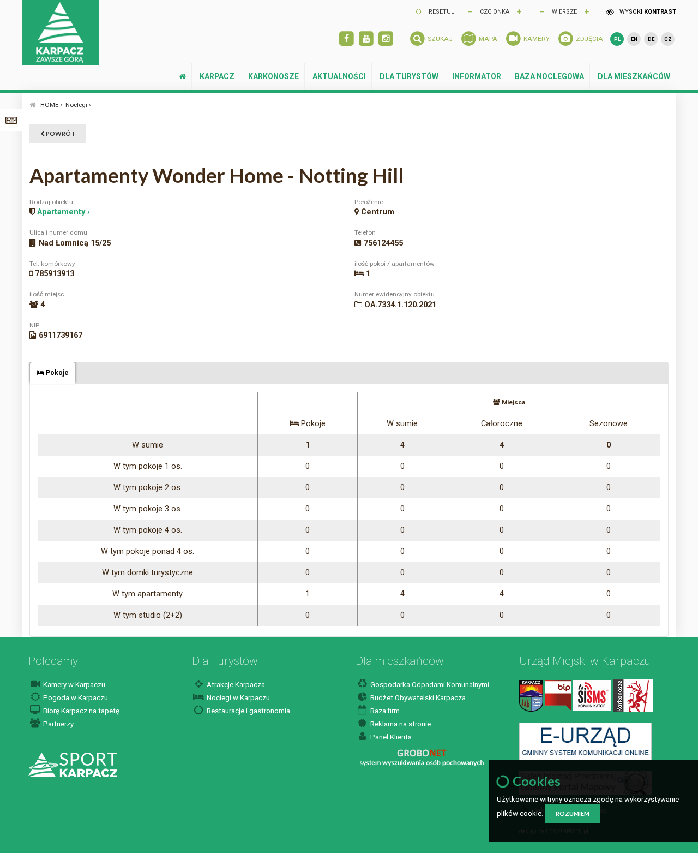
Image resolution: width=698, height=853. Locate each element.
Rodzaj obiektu (51, 202)
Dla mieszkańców (634, 76)
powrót (60, 133)
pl (617, 39)
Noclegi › (78, 105)
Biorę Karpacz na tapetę (80, 711)
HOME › (51, 105)
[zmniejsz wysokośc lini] (542, 11)
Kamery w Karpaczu (73, 685)
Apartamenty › (63, 212)
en (634, 39)
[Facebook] (346, 39)
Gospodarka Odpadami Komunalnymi (429, 685)
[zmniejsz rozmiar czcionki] (470, 11)
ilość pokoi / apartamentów (394, 263)
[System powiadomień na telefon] (592, 695)
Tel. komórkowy (52, 263)
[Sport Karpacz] (72, 764)
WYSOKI (647, 11)
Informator (476, 76)
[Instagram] (385, 39)
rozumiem (572, 813)
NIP (34, 325)
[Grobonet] (422, 758)
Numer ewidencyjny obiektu (394, 294)
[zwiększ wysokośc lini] (519, 11)
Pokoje (56, 373)
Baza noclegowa (549, 76)
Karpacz (217, 76)
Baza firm (384, 711)
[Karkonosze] (633, 695)
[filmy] (366, 39)
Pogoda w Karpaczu (74, 698)
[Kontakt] (531, 695)
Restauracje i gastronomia (247, 711)
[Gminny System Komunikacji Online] (585, 741)
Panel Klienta (390, 737)
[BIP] (558, 695)
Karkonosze (273, 76)
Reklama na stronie (400, 724)
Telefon (365, 232)
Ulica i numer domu (58, 232)
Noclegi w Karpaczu (237, 698)
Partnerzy (57, 724)
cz (668, 39)
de (651, 39)
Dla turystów (409, 76)
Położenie (368, 202)
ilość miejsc (46, 294)
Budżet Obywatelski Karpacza (417, 698)
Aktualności (339, 76)
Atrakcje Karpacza (235, 685)
